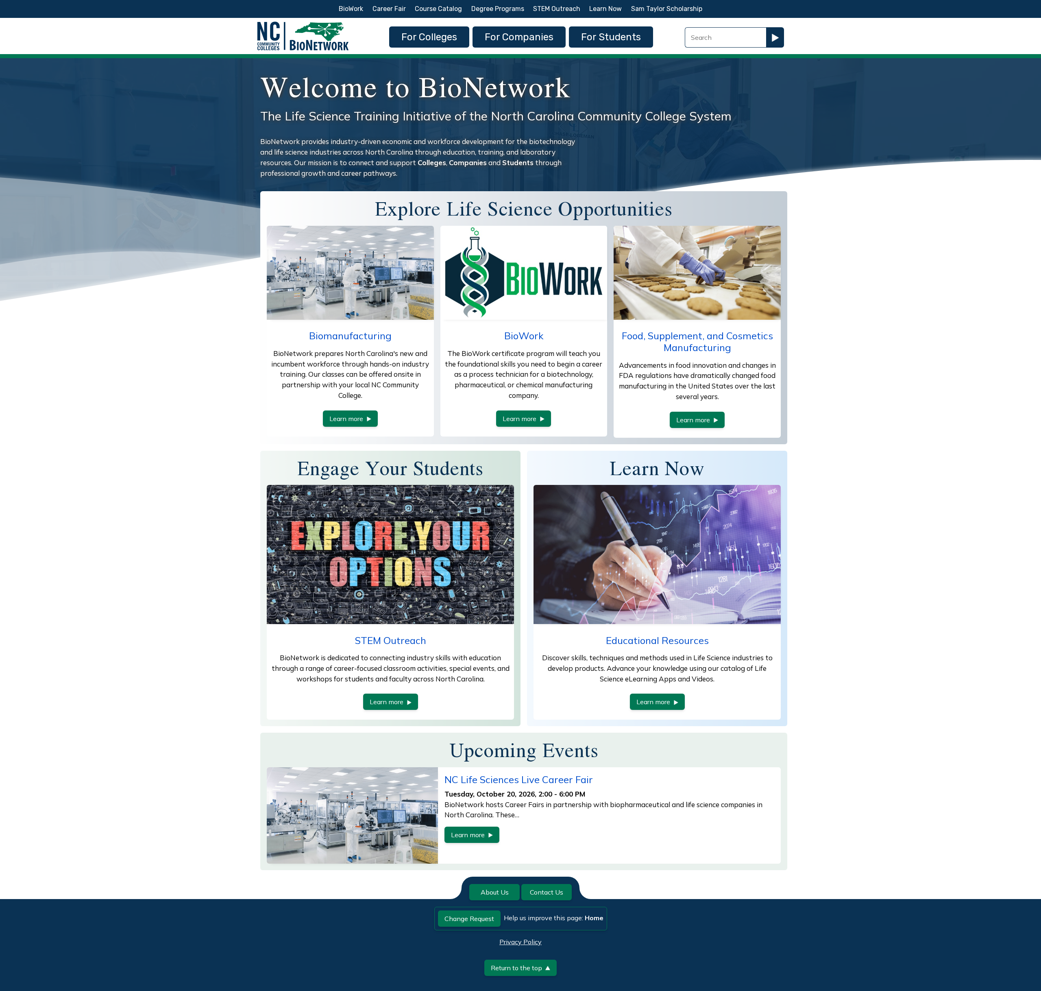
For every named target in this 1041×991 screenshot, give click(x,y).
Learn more (346, 419)
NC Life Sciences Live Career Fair (518, 779)
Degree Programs (497, 9)
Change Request (469, 919)
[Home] (303, 24)
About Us (495, 892)
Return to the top (516, 968)
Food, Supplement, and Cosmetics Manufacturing (697, 342)
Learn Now (605, 9)
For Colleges (429, 37)
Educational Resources (657, 640)
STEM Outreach (556, 9)
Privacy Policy (520, 942)
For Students (611, 37)
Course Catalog (438, 9)
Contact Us (546, 892)
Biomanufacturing (350, 336)
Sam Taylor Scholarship (666, 9)
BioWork (351, 9)
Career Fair (389, 9)
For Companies (519, 37)
